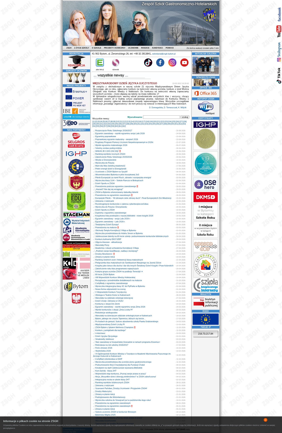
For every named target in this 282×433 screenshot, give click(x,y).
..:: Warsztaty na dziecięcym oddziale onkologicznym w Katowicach (122, 316)
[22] (162, 121)
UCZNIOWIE (133, 48)
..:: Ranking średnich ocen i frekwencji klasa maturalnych (118, 260)
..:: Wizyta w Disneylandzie (104, 160)
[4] (101, 121)
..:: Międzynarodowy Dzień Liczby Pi (109, 324)
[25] (173, 121)
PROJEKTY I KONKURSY (114, 48)
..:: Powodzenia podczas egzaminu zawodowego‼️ (116, 186)
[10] (117, 121)
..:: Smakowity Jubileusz (103, 339)
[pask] (76, 190)
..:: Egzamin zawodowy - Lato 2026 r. (109, 221)
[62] (124, 126)
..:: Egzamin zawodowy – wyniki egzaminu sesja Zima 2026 (119, 307)
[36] (120, 124)
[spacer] (206, 85)
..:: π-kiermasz (99, 333)
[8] (112, 121)
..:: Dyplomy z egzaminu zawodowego (109, 213)
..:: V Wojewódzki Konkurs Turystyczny (110, 292)
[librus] (115, 66)
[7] (109, 121)
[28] (185, 121)
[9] (114, 121)
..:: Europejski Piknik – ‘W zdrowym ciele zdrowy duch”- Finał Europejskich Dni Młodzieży (132, 198)
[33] (109, 124)
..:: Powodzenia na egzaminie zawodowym (112, 403)
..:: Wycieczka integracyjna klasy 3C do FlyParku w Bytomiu (119, 286)
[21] (158, 121)
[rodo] (206, 324)
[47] (161, 124)
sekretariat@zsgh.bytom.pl (164, 54)
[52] (180, 124)
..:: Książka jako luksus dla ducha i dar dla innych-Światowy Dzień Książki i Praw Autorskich (133, 266)
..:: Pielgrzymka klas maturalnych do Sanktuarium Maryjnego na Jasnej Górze (127, 263)
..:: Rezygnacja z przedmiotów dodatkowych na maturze (117, 280)
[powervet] (76, 107)
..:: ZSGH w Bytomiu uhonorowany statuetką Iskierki (115, 192)
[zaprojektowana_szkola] (205, 277)
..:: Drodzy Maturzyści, (102, 391)
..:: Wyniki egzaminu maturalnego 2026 (110, 145)
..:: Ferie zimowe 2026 (102, 348)
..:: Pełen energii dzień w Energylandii (109, 169)
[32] (105, 124)
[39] (131, 124)
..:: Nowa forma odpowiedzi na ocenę (109, 289)
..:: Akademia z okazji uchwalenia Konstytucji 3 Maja (116, 248)
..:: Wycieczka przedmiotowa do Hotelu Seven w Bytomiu (118, 233)
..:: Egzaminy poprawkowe (104, 136)
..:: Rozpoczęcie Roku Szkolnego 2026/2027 (112, 130)
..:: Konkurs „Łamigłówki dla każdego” (109, 330)
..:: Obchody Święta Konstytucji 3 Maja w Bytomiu (114, 230)
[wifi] (205, 115)
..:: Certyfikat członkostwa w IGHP (107, 359)
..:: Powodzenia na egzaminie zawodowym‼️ (113, 195)
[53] (184, 124)
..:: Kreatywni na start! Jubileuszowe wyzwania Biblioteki (117, 368)
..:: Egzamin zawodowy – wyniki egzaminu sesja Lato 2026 (119, 133)
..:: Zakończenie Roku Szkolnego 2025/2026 (112, 157)
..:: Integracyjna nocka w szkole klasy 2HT (111, 379)
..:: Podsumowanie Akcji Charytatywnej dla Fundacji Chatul (119, 365)
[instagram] (279, 52)
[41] (139, 124)
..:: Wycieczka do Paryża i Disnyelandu (110, 207)
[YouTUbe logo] (184, 66)
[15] (136, 121)
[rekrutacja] (76, 68)
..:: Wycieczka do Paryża (103, 163)
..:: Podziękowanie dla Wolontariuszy (109, 397)
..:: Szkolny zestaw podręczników (107, 148)
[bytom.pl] (76, 292)
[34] (112, 124)
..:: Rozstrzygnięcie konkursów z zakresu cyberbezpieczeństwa (120, 204)
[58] (109, 126)
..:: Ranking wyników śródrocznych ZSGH (111, 382)
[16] (139, 121)
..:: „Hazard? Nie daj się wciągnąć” (108, 189)
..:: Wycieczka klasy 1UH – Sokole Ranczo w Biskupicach (118, 180)
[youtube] (279, 31)
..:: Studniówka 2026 (102, 351)
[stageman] (76, 217)
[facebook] (279, 14)
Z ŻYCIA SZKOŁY (82, 48)
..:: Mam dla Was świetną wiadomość (109, 166)
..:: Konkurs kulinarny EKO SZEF (107, 239)
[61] (120, 126)
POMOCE (169, 48)
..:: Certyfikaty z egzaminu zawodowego (110, 283)
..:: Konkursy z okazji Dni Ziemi (106, 304)
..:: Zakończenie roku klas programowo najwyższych (116, 269)
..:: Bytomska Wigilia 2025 (104, 415)
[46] (157, 124)
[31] (101, 124)
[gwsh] (76, 233)
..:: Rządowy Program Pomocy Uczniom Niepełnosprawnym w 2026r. (123, 142)
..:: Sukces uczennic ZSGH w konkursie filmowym (114, 412)
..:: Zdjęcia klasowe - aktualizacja (107, 242)
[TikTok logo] (148, 66)
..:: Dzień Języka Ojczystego (105, 336)
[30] (97, 124)
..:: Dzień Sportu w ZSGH (104, 183)
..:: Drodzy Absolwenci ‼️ (104, 254)
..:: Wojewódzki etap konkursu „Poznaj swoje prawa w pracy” (119, 374)
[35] (116, 124)
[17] (143, 121)
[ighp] (76, 158)
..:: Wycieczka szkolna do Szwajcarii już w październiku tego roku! (122, 400)
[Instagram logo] (172, 66)
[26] (177, 121)
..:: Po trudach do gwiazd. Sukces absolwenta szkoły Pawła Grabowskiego (125, 321)
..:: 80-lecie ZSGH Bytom (103, 274)
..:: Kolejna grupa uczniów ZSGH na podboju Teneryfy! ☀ (118, 271)
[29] (94, 124)
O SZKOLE (96, 48)
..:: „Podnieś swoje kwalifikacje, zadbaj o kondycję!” (115, 251)
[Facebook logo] (160, 66)
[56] (101, 126)
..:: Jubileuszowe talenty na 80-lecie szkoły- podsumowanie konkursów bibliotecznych (131, 236)
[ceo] (76, 119)
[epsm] (76, 257)
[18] (147, 121)
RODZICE (145, 48)
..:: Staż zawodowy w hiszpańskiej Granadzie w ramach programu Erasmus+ (126, 342)
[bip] (205, 308)
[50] (172, 124)
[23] (166, 121)
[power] (76, 100)
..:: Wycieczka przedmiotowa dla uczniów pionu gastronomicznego (122, 362)
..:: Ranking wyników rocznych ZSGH (109, 154)
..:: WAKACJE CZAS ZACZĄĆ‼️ (107, 151)
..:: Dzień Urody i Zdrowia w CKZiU (108, 301)
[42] (142, 124)
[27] (181, 121)
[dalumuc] (76, 268)
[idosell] (76, 210)
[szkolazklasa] (205, 219)
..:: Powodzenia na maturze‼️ (106, 227)
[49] (169, 124)
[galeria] (205, 73)
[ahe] (76, 240)
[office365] (205, 96)
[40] (135, 124)
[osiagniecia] (76, 83)
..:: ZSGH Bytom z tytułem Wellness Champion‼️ (114, 327)
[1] (93, 121)
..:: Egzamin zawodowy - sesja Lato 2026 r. (111, 219)
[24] (170, 121)
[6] (106, 121)
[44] (150, 124)
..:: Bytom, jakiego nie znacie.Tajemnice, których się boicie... (119, 318)
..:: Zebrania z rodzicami (103, 201)
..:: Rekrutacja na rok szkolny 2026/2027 (110, 345)
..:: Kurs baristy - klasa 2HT (104, 371)
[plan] (100, 66)
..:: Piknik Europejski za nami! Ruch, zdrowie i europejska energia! (122, 177)
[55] (97, 126)
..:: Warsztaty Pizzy (101, 245)
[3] (99, 121)
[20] (155, 121)
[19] (151, 121)
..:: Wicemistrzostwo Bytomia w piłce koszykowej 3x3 (116, 174)
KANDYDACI (157, 48)
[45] (154, 124)
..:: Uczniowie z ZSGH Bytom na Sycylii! (110, 172)
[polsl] (76, 225)
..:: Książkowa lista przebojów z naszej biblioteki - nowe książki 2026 (123, 216)
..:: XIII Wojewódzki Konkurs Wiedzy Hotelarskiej (114, 277)
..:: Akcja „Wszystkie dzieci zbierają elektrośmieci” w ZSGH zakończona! (124, 377)
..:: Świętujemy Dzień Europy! (106, 224)
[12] (124, 121)
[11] (121, 121)
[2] (96, 121)
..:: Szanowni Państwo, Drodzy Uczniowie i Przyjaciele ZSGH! (120, 388)
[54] (94, 126)
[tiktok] (279, 75)
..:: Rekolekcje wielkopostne (105, 313)
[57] (105, 126)
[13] (128, 121)
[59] (112, 126)
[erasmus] (76, 93)
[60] (116, 126)
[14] (132, 121)
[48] (165, 124)
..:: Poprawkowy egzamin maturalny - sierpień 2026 (115, 139)
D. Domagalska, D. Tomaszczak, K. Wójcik (168, 107)
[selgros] (76, 148)
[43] (146, 124)
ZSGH (69, 48)
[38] (127, 124)
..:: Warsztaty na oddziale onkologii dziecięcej (113, 298)
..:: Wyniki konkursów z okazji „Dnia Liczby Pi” (113, 310)
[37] (124, 124)
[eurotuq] (76, 174)
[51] (176, 124)
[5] (104, 121)
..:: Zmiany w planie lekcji (104, 257)
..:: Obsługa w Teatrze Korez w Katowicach (111, 295)
